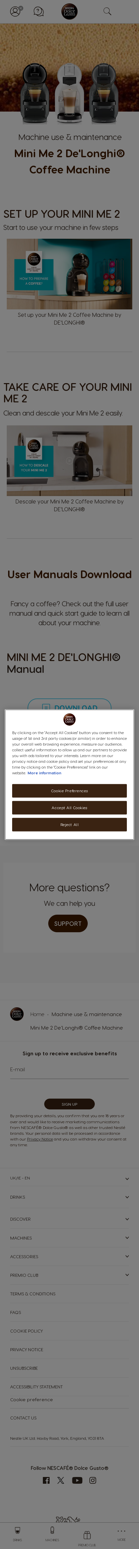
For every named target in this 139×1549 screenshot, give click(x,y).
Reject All (69, 824)
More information (44, 773)
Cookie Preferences (69, 791)
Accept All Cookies (69, 807)
